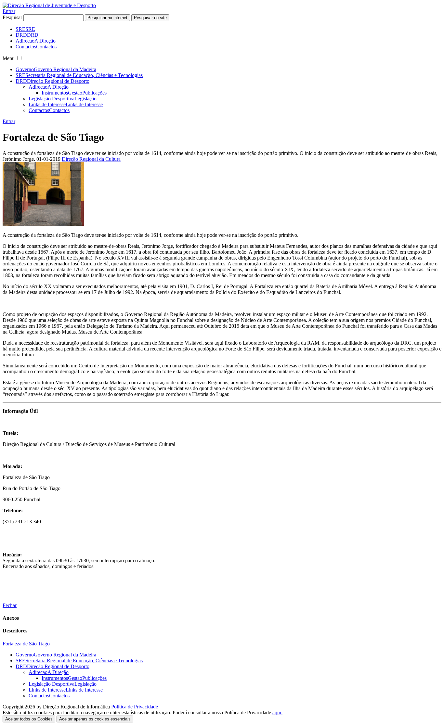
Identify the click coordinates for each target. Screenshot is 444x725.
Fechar (10, 605)
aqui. (277, 712)
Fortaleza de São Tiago (26, 643)
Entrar (9, 11)
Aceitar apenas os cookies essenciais (95, 719)
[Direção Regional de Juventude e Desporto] (49, 5)
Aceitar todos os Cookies (29, 719)
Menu (9, 58)
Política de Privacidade (134, 706)
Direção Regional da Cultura (91, 159)
